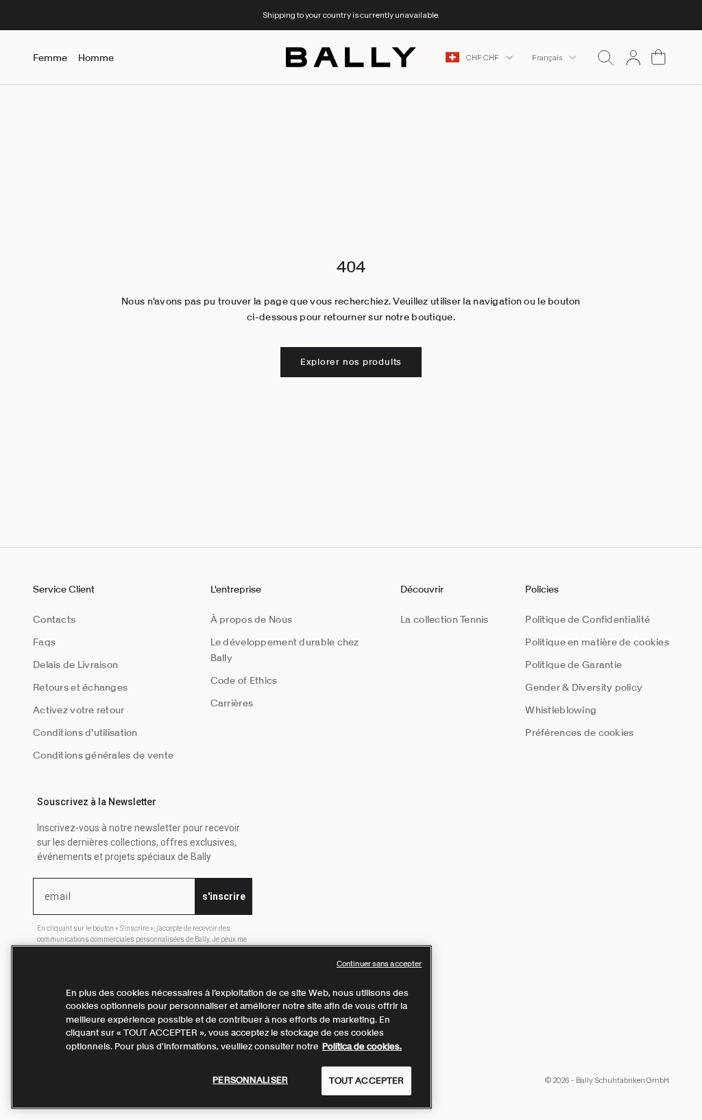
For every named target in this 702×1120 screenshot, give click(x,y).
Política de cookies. (362, 1046)
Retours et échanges (80, 687)
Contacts (54, 619)
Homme (96, 57)
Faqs (44, 642)
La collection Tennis (444, 619)
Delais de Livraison (75, 664)
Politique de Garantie (573, 664)
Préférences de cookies (579, 732)
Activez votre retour (79, 710)
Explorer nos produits (351, 362)
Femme (50, 57)
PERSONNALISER (250, 1080)
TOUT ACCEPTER (366, 1080)
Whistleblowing (560, 710)
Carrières (232, 703)
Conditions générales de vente (103, 755)
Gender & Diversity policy (583, 687)
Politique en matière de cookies (597, 642)
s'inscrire (223, 896)
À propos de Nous (251, 619)
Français (547, 57)
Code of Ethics (244, 680)
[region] (221, 1027)
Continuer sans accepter (379, 963)
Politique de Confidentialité (587, 619)
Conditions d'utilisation (85, 732)
